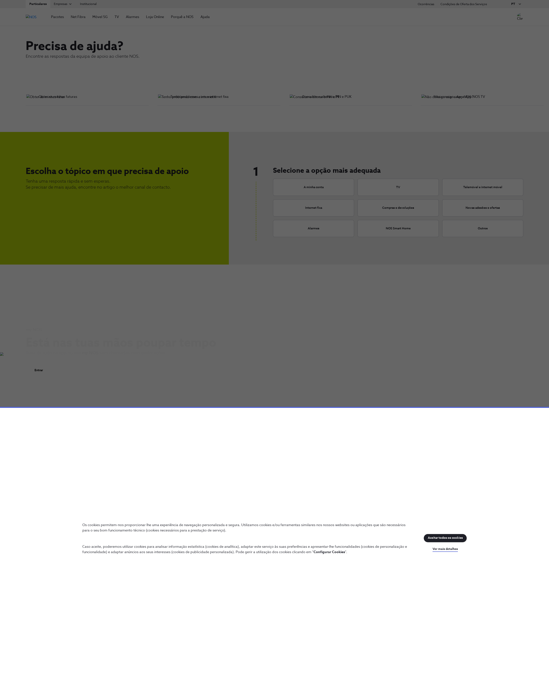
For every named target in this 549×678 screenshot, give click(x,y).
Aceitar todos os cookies (445, 537)
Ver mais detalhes (445, 549)
